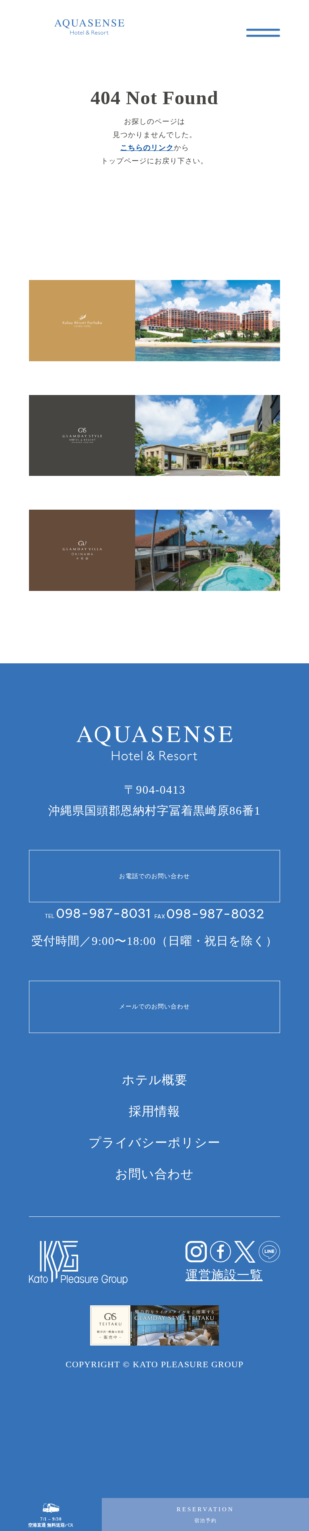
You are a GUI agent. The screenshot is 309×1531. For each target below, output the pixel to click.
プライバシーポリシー (154, 1143)
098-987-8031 (103, 913)
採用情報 (154, 1111)
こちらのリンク (147, 148)
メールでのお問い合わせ (154, 1006)
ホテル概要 (154, 1080)
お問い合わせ (154, 1174)
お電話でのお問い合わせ (154, 876)
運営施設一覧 (224, 1275)
